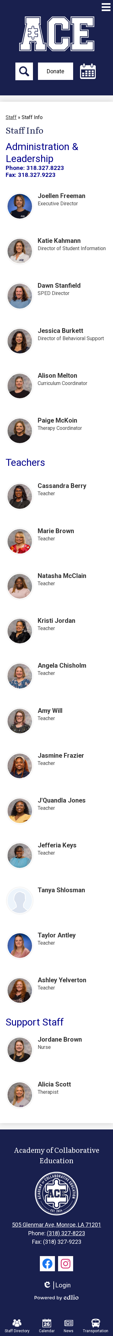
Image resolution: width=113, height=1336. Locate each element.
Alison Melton (57, 375)
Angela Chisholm (62, 665)
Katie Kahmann (59, 240)
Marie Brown (56, 531)
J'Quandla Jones (62, 800)
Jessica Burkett (60, 330)
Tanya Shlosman (61, 890)
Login (57, 1285)
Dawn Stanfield (59, 285)
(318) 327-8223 (66, 1233)
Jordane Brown (60, 1039)
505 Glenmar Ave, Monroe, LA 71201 (56, 1224)
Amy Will (50, 710)
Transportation (95, 1331)
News (68, 1331)
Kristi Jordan (56, 620)
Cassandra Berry (62, 486)
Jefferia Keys (57, 845)
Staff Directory (17, 1331)
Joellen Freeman (61, 196)
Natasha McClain (62, 576)
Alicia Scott (54, 1084)
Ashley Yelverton (62, 980)
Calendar (47, 1331)
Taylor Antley (57, 935)
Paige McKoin (57, 420)
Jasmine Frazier (61, 755)
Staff (11, 117)
